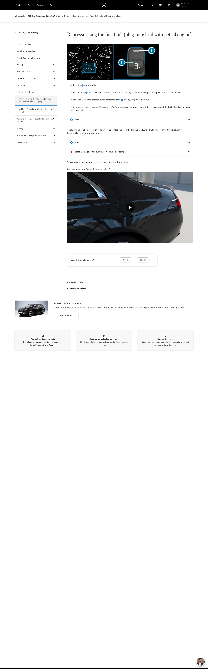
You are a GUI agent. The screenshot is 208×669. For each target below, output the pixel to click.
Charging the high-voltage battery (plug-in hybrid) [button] (34, 120)
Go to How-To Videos (66, 316)
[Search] (151, 5)
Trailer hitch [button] (21, 142)
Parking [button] (19, 128)
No (141, 260)
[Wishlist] (160, 5)
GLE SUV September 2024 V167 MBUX (44, 16)
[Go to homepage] (104, 5)
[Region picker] (169, 5)
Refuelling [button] (20, 85)
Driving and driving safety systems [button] (31, 135)
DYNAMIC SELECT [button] (24, 71)
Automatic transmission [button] (26, 78)
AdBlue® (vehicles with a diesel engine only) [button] (35, 110)
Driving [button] (19, 64)
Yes (124, 260)
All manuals (20, 16)
